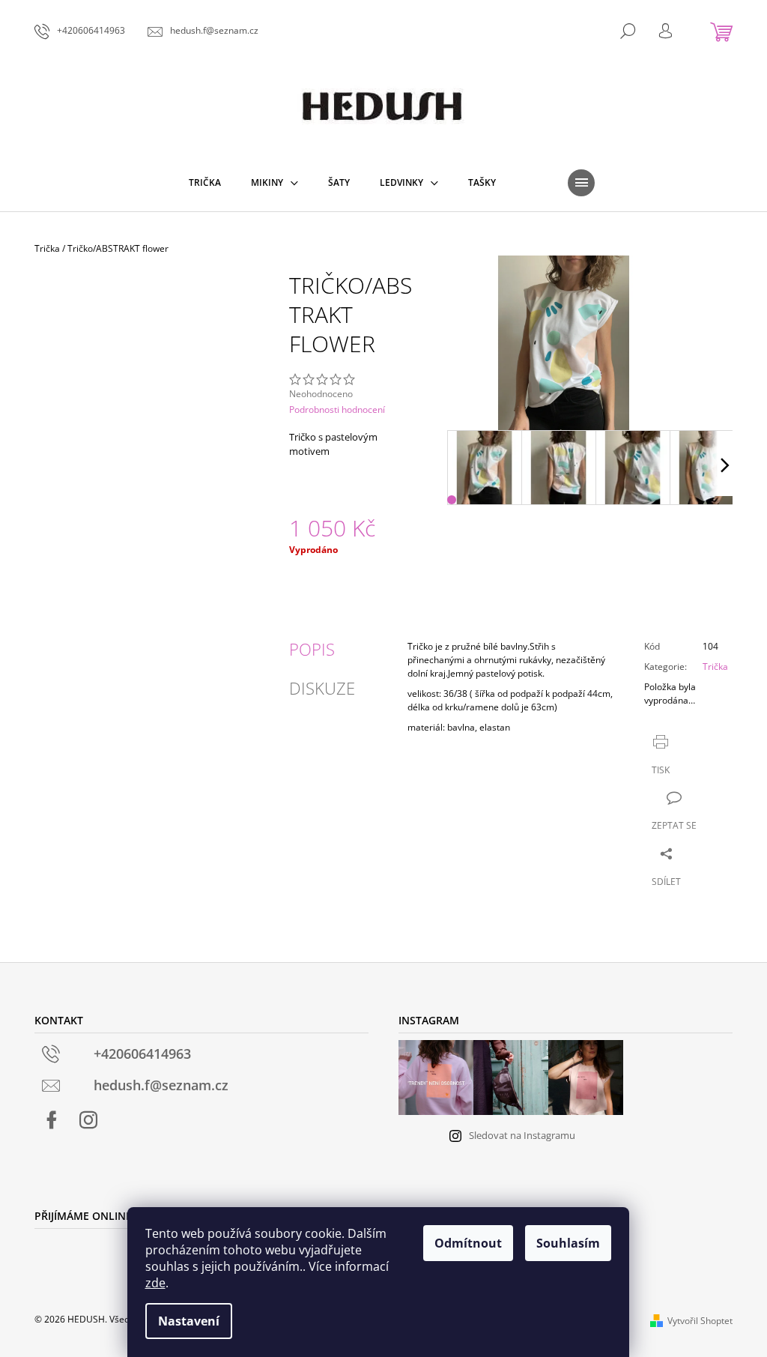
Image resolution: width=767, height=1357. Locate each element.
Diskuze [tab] (322, 688)
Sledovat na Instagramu (522, 1135)
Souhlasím (568, 1243)
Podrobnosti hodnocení (337, 410)
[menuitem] (205, 182)
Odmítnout (468, 1243)
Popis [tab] (312, 649)
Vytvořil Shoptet (700, 1320)
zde (155, 1283)
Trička (715, 666)
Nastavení (188, 1321)
